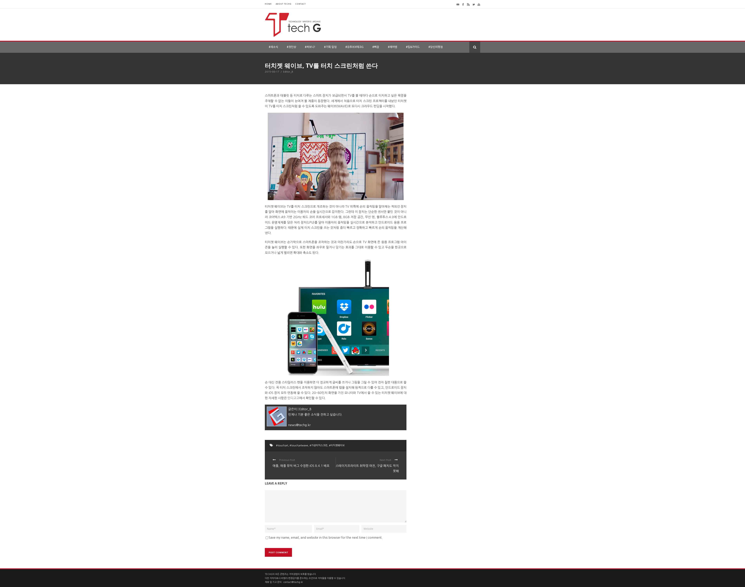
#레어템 (392, 47)
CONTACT (300, 4)
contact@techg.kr (293, 582)
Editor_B (288, 71)
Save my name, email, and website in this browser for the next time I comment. (326, 537)
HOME (268, 4)
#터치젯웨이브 (337, 445)
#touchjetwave (299, 445)
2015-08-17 (272, 71)
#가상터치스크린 (318, 445)
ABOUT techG (283, 4)
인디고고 (293, 398)
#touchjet (282, 445)
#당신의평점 (435, 47)
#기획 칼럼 (330, 47)
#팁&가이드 (413, 47)
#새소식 (273, 47)
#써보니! (310, 47)
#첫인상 (291, 47)
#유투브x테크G (354, 47)
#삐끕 (375, 47)
